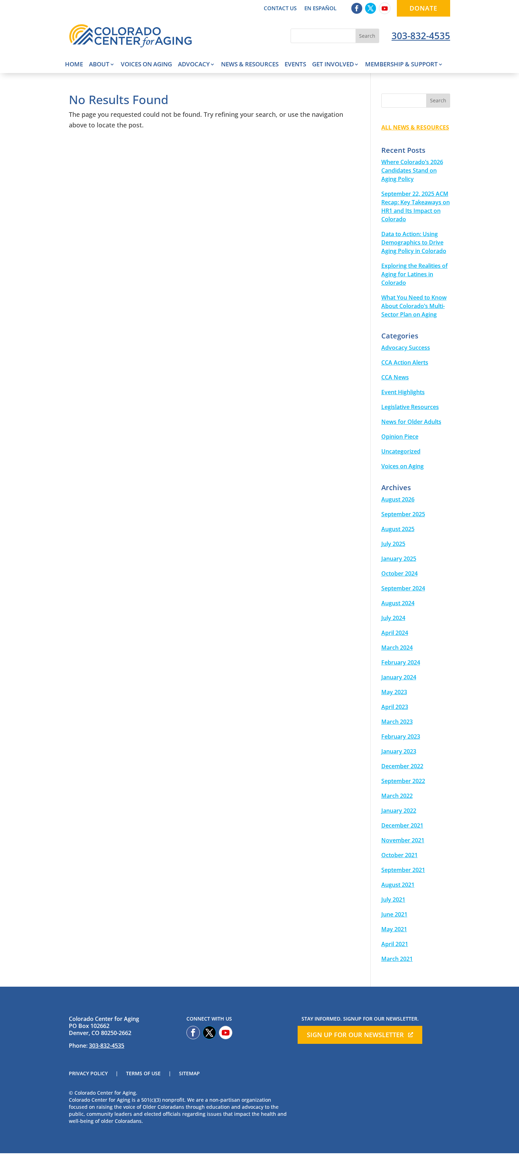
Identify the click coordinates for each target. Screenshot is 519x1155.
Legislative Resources (410, 407)
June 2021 (394, 914)
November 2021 (402, 840)
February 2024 (400, 662)
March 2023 (397, 722)
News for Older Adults (411, 422)
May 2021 (394, 929)
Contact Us (280, 9)
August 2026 (397, 499)
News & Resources (250, 65)
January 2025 (398, 559)
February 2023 (400, 736)
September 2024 (403, 588)
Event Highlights (403, 392)
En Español (320, 9)
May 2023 (394, 692)
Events (295, 65)
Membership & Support (401, 65)
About (99, 65)
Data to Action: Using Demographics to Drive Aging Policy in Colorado (413, 242)
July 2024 (393, 618)
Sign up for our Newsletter (355, 1034)
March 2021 (397, 959)
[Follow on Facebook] (356, 8)
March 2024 (397, 647)
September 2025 (403, 514)
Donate (423, 8)
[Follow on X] (370, 8)
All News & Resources (415, 127)
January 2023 (398, 751)
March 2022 (397, 796)
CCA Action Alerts (404, 362)
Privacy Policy (88, 1074)
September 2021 (403, 870)
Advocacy (194, 65)
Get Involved (333, 65)
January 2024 (398, 677)
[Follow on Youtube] (384, 8)
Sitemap (189, 1074)
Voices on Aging (146, 65)
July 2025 (393, 544)
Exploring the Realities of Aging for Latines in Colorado (414, 274)
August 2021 (397, 885)
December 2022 (402, 766)
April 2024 (394, 633)
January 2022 (398, 810)
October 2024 (399, 573)
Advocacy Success (405, 347)
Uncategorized (400, 451)
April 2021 (394, 944)
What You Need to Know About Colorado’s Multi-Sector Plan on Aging (414, 306)
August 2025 (397, 529)
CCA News (395, 377)
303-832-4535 (421, 35)
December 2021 (402, 825)
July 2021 (393, 899)
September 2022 (403, 781)
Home (74, 65)
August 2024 (397, 603)
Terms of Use (143, 1074)
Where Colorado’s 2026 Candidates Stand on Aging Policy (412, 170)
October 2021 (399, 855)
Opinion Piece (399, 436)
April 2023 (394, 707)
